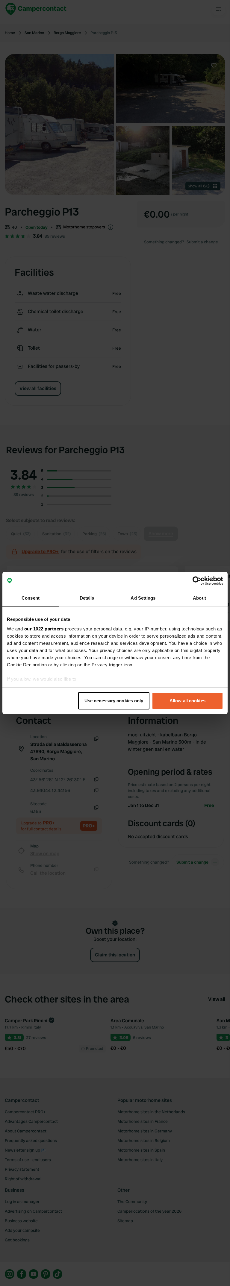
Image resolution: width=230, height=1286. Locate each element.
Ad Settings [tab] (143, 597)
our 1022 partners (44, 628)
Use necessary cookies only (113, 700)
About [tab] (199, 597)
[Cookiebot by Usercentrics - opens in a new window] (197, 580)
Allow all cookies (187, 700)
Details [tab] (87, 597)
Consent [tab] (31, 597)
